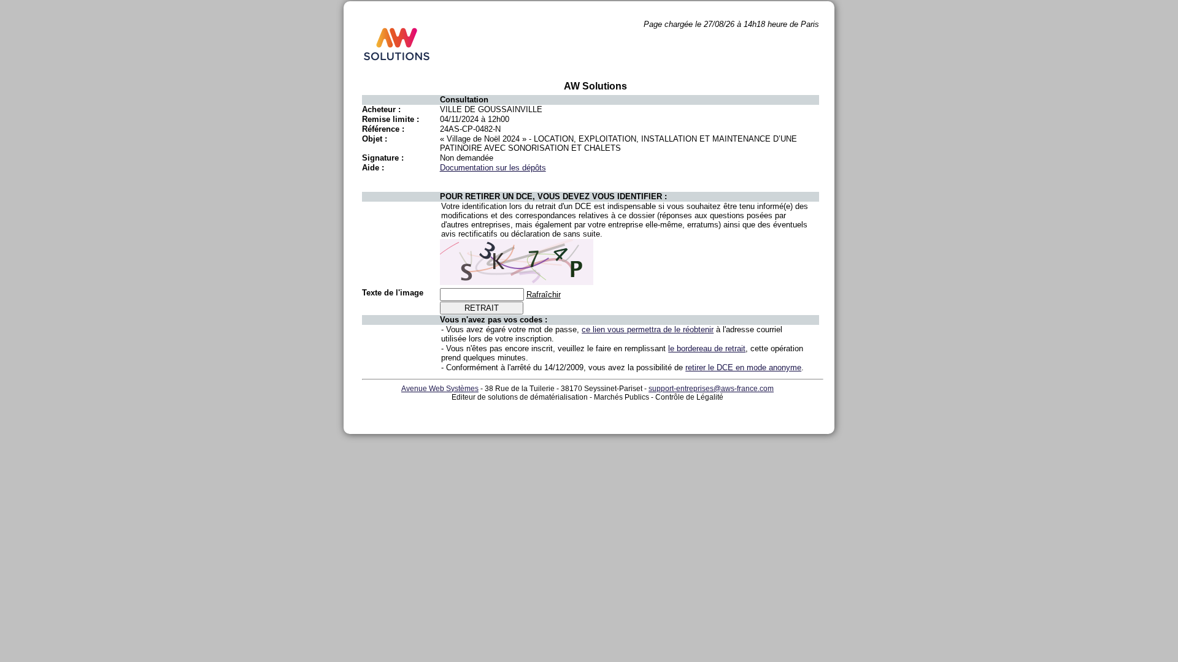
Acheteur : (381, 109)
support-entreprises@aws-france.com (711, 388)
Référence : (383, 129)
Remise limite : (390, 119)
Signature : (383, 157)
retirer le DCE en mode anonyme (743, 367)
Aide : (373, 167)
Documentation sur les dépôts (493, 167)
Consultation (464, 99)
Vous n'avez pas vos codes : (493, 319)
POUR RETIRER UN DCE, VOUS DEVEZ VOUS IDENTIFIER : (553, 196)
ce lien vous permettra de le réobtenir (648, 329)
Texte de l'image (392, 292)
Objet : (374, 138)
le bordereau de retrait (706, 348)
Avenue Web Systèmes (440, 388)
